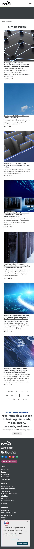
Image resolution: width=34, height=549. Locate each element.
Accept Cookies (22, 543)
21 (12, 395)
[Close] (27, 522)
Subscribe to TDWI (9, 461)
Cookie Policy (13, 535)
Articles (9, 21)
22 (17, 395)
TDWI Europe (5, 479)
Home (3, 21)
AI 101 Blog (4, 496)
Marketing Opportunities (9, 493)
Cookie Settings (15, 538)
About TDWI (5, 469)
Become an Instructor (8, 488)
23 (22, 395)
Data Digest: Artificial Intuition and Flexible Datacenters (16, 117)
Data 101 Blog (5, 498)
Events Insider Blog (7, 501)
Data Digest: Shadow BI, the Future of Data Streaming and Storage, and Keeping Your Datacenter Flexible (16, 317)
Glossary (4, 503)
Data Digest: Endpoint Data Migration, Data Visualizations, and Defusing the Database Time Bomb (16, 64)
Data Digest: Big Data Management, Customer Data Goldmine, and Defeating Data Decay (17, 214)
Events (3, 472)
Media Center (5, 477)
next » (25, 399)
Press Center (5, 474)
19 (27, 391)
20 (7, 395)
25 (8, 399)
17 (17, 391)
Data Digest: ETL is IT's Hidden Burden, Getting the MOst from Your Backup (17, 165)
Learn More (17, 433)
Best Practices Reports (8, 512)
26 (14, 399)
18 (22, 391)
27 (19, 399)
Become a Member (7, 486)
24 (28, 395)
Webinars (4, 517)
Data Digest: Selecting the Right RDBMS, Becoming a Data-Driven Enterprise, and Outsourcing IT (15, 370)
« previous (10, 391)
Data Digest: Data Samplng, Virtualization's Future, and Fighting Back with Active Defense (17, 265)
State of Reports (6, 515)
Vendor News (5, 491)
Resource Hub (5, 510)
